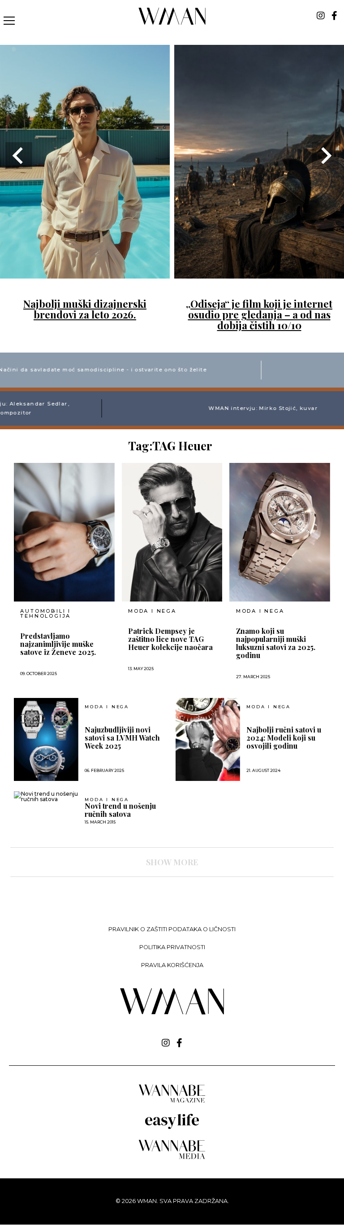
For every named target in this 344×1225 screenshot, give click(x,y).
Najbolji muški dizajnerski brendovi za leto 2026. (84, 309)
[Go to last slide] (18, 155)
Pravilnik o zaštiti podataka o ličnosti (172, 929)
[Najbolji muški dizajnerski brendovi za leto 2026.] (85, 273)
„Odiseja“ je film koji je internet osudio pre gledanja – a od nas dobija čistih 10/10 (259, 314)
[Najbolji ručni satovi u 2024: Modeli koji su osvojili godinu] (208, 739)
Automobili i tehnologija (45, 614)
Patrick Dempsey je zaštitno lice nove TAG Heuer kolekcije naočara (170, 639)
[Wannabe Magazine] (172, 1102)
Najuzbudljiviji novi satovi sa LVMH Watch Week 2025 (122, 738)
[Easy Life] (172, 1127)
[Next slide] (325, 155)
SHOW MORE (172, 862)
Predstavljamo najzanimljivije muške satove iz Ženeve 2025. (58, 644)
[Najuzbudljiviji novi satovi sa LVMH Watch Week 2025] (46, 739)
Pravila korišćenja (172, 965)
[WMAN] (172, 23)
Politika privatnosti (172, 947)
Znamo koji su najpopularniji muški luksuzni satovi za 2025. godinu (275, 643)
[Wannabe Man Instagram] (320, 15)
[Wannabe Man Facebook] (334, 15)
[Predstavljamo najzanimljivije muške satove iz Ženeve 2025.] (64, 532)
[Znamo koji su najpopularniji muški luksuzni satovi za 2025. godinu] (279, 532)
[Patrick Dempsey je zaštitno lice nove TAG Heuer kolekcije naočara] (172, 532)
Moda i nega (152, 611)
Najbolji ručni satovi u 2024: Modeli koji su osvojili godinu (283, 738)
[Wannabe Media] (172, 1157)
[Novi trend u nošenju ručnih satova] (46, 796)
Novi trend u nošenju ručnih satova (120, 810)
